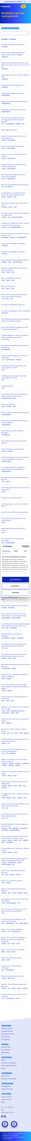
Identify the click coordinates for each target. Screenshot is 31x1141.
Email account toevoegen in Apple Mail (13, 243)
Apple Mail (5, 245)
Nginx (19, 785)
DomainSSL (16, 828)
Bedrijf (3, 1060)
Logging (19, 798)
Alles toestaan (15, 579)
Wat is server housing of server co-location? (14, 605)
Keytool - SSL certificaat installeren (12, 881)
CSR (23, 123)
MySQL (15, 852)
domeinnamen (6, 95)
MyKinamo (4, 46)
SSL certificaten (6, 1050)
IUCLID (3, 140)
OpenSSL (18, 123)
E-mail (3, 197)
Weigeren (15, 592)
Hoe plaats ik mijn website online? (11, 498)
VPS (13, 864)
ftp (3, 380)
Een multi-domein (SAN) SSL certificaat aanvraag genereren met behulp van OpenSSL (13, 120)
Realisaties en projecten (8, 1079)
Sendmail (25, 840)
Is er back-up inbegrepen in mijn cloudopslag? (15, 311)
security (18, 359)
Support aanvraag (6, 1089)
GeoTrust (18, 763)
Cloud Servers (11, 140)
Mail (10, 262)
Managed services (6, 1028)
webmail (4, 262)
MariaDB (19, 893)
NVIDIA (3, 227)
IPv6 (3, 628)
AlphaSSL (4, 763)
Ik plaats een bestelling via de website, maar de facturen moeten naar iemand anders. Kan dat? (15, 65)
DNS (3, 280)
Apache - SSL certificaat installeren (12, 929)
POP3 (7, 700)
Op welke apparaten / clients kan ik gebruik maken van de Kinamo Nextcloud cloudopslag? (14, 337)
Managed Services (17, 217)
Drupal (4, 852)
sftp (3, 370)
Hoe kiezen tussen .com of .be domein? (13, 110)
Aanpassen (14, 586)
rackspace (11, 607)
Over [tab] (25, 551)
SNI (14, 978)
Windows (8, 723)
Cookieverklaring (7, 1139)
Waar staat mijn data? (8, 404)
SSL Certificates (10, 123)
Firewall (13, 638)
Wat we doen (5, 1076)
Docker (14, 668)
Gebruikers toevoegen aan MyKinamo (13, 44)
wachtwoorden (21, 237)
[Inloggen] (25, 1)
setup (14, 398)
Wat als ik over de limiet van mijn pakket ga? (14, 512)
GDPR (3, 406)
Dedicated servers (7, 1031)
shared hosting (6, 398)
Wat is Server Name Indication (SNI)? (12, 976)
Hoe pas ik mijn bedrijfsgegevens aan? (13, 85)
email (7, 298)
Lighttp (14, 988)
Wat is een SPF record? (8, 286)
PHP (3, 532)
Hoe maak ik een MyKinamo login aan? (13, 305)
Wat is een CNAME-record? (9, 597)
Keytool (12, 874)
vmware (4, 217)
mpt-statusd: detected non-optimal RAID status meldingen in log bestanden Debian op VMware (15, 686)
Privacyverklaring (20, 1137)
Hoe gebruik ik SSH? (7, 386)
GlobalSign (25, 763)
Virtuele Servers (16, 617)
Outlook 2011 (5, 713)
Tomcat (18, 874)
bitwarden (5, 237)
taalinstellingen (17, 262)
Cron (9, 658)
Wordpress (14, 628)
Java (7, 874)
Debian (4, 690)
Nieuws (3, 1068)
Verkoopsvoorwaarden (9, 1137)
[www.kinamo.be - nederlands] (6, 6)
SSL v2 (13, 943)
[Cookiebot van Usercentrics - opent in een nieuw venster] (22, 546)
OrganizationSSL (14, 830)
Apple (3, 711)
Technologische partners (9, 1066)
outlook (9, 197)
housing (4, 607)
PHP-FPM (4, 787)
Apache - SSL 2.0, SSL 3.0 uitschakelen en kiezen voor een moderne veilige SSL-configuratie (13, 939)
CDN (3, 481)
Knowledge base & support (13, 1)
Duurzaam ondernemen (8, 1063)
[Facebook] (2, 1117)
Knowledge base (6, 1086)
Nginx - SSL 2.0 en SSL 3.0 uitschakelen (13, 950)
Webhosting (5, 1052)
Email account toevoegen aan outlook (13, 252)
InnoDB (10, 852)
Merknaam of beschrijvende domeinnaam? (14, 101)
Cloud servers (5, 1037)
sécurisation (5, 638)
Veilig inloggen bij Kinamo (9, 130)
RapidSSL (4, 765)
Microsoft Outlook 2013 (17, 711)
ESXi (9, 217)
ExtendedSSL (24, 828)
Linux (7, 628)
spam (12, 280)
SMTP (12, 700)
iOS (12, 733)
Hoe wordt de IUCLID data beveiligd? (12, 146)
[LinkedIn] (5, 1117)
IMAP (15, 197)
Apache (4, 840)
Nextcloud (5, 313)
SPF (3, 298)
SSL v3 (18, 943)
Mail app (26, 733)
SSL (3, 123)
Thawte (18, 765)
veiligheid (12, 237)
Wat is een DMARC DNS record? (11, 278)
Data (14, 406)
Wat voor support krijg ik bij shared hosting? (15, 412)
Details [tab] (16, 551)
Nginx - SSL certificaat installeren (11, 958)
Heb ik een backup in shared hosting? (12, 449)
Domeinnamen (6, 1047)
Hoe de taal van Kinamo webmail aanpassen (15, 260)
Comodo (11, 763)
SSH (3, 388)
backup (4, 451)
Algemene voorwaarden (11, 1135)
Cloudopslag (5, 1039)
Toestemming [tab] (6, 551)
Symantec (11, 765)
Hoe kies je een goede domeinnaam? (12, 93)
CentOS (4, 658)
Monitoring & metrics (8, 1034)
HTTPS (17, 998)
